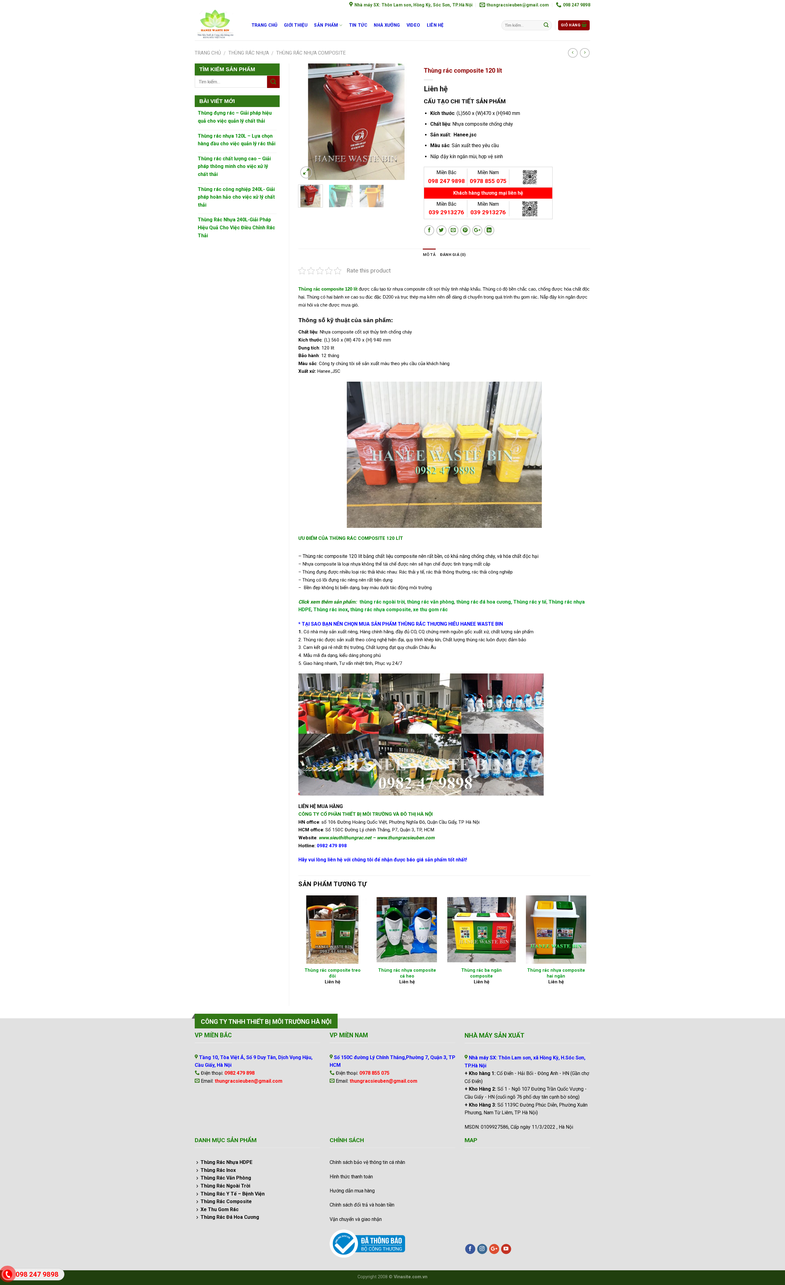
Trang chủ (264, 25)
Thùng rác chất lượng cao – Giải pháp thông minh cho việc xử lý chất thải (234, 166)
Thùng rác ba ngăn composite (481, 973)
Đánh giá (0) (453, 254)
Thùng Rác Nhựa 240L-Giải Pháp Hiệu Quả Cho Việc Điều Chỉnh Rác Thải (236, 227)
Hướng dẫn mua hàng (352, 1191)
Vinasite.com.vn (410, 1276)
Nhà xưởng (387, 25)
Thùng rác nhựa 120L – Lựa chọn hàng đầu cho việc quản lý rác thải (236, 140)
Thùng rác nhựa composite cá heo (407, 973)
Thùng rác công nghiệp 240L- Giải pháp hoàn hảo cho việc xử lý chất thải (236, 197)
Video (413, 25)
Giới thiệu (296, 25)
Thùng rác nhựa (248, 53)
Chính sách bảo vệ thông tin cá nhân (367, 1162)
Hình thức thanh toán (351, 1177)
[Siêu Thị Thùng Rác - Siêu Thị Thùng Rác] (217, 25)
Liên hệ (435, 25)
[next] (404, 121)
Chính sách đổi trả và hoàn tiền (362, 1205)
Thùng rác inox (330, 609)
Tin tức (358, 25)
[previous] (308, 121)
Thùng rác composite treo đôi (332, 973)
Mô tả (429, 254)
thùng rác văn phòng (430, 602)
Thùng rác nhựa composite (311, 53)
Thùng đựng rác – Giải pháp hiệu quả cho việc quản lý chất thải (235, 117)
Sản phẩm (326, 25)
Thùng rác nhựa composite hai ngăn (556, 973)
